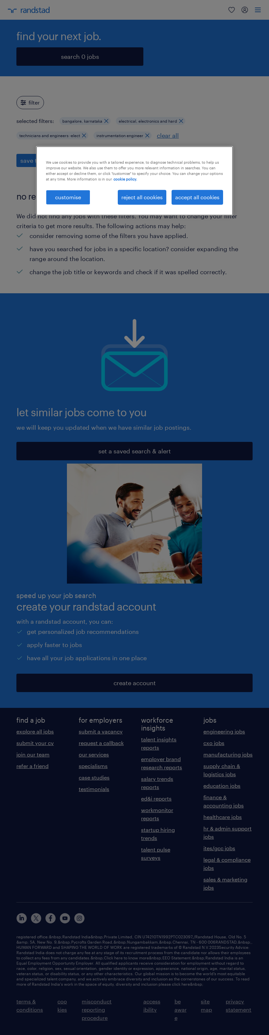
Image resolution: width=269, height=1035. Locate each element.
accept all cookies (197, 197)
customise (68, 197)
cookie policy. (125, 179)
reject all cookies (142, 197)
